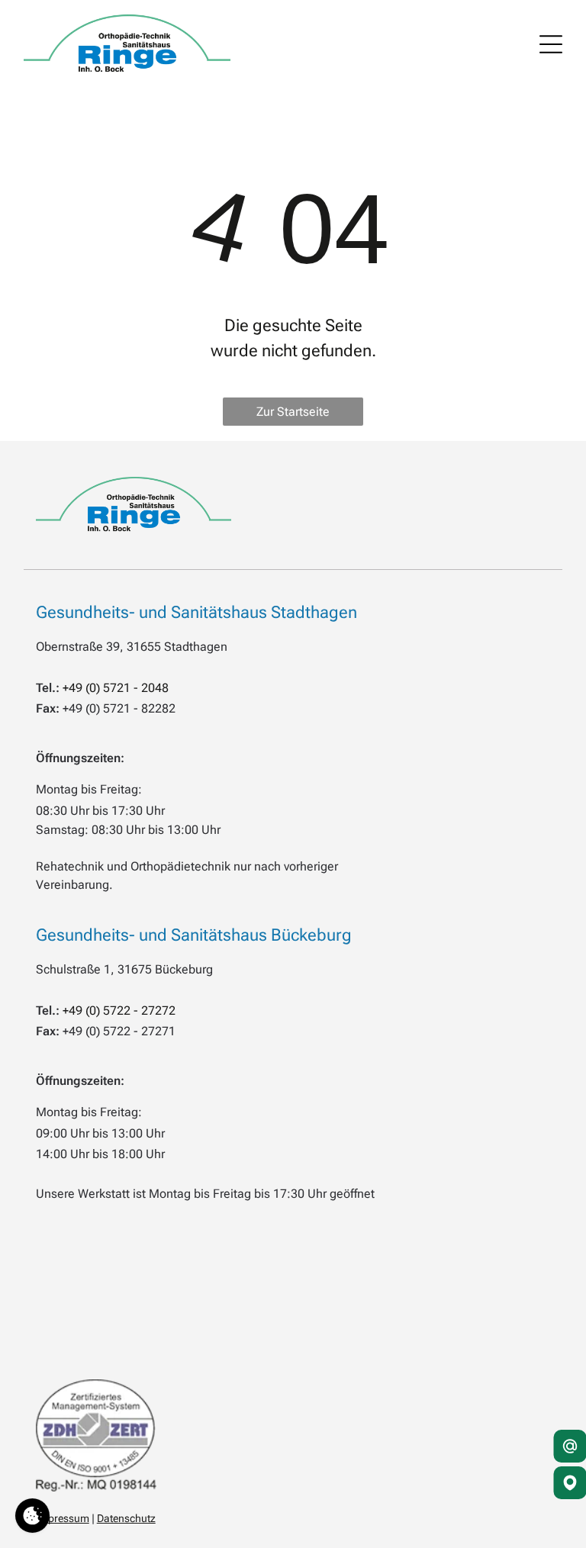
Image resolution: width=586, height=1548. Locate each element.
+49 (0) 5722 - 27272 (119, 1010)
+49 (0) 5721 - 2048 (116, 688)
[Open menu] (550, 44)
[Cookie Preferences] (32, 1515)
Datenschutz (126, 1518)
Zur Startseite (293, 411)
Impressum (62, 1518)
